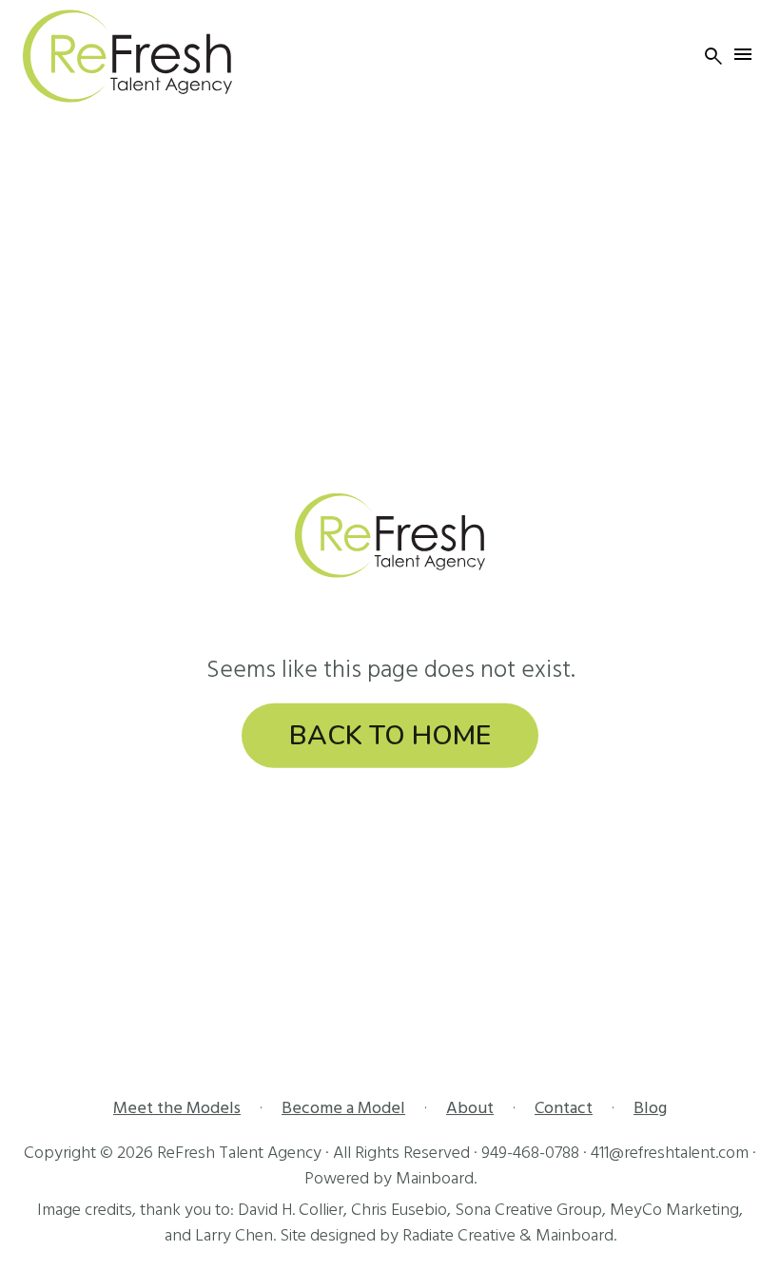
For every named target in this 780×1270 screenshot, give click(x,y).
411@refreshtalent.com (670, 1152)
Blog (650, 1108)
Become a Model (343, 1108)
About (470, 1108)
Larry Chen (234, 1235)
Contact (564, 1108)
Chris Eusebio (399, 1210)
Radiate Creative (459, 1235)
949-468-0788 (530, 1152)
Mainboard (435, 1178)
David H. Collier (290, 1210)
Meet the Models (177, 1108)
